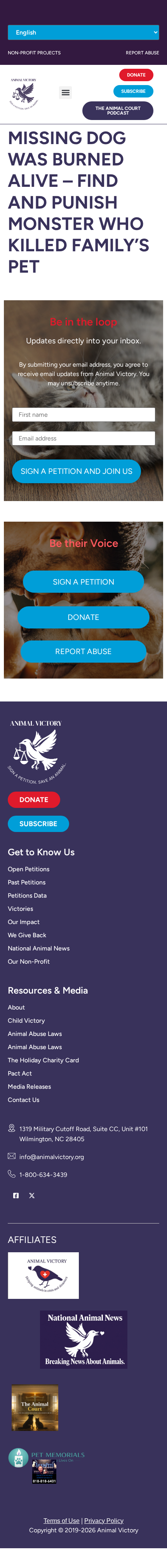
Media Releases (29, 1086)
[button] (65, 92)
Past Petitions (26, 882)
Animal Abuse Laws (35, 1033)
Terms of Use (61, 1521)
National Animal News (39, 948)
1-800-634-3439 (43, 1174)
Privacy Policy (104, 1521)
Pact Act (20, 1073)
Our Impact (24, 922)
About (16, 1007)
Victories (20, 908)
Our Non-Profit (29, 961)
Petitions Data (27, 895)
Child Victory (26, 1020)
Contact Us (23, 1099)
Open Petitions (28, 869)
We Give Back (27, 935)
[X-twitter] (32, 1196)
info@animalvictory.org (51, 1157)
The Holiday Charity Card (43, 1060)
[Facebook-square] (16, 1196)
